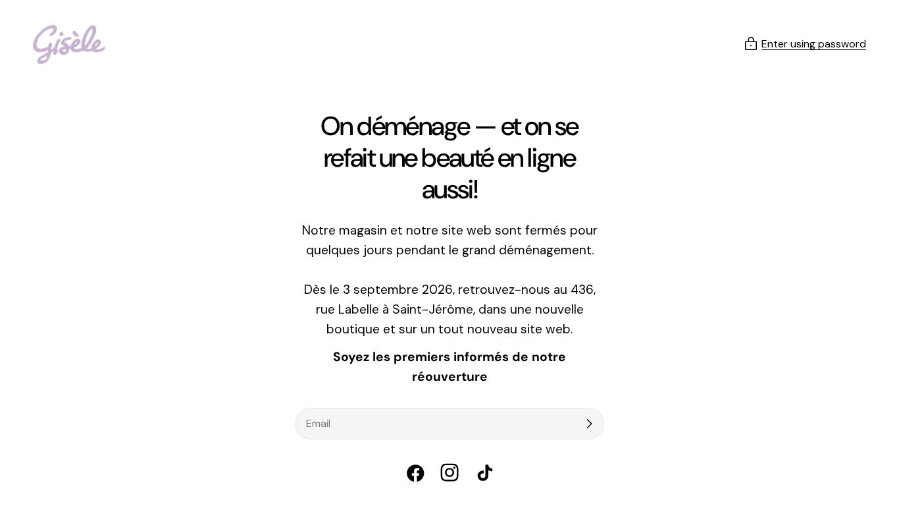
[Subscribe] (589, 423)
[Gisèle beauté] (69, 44)
